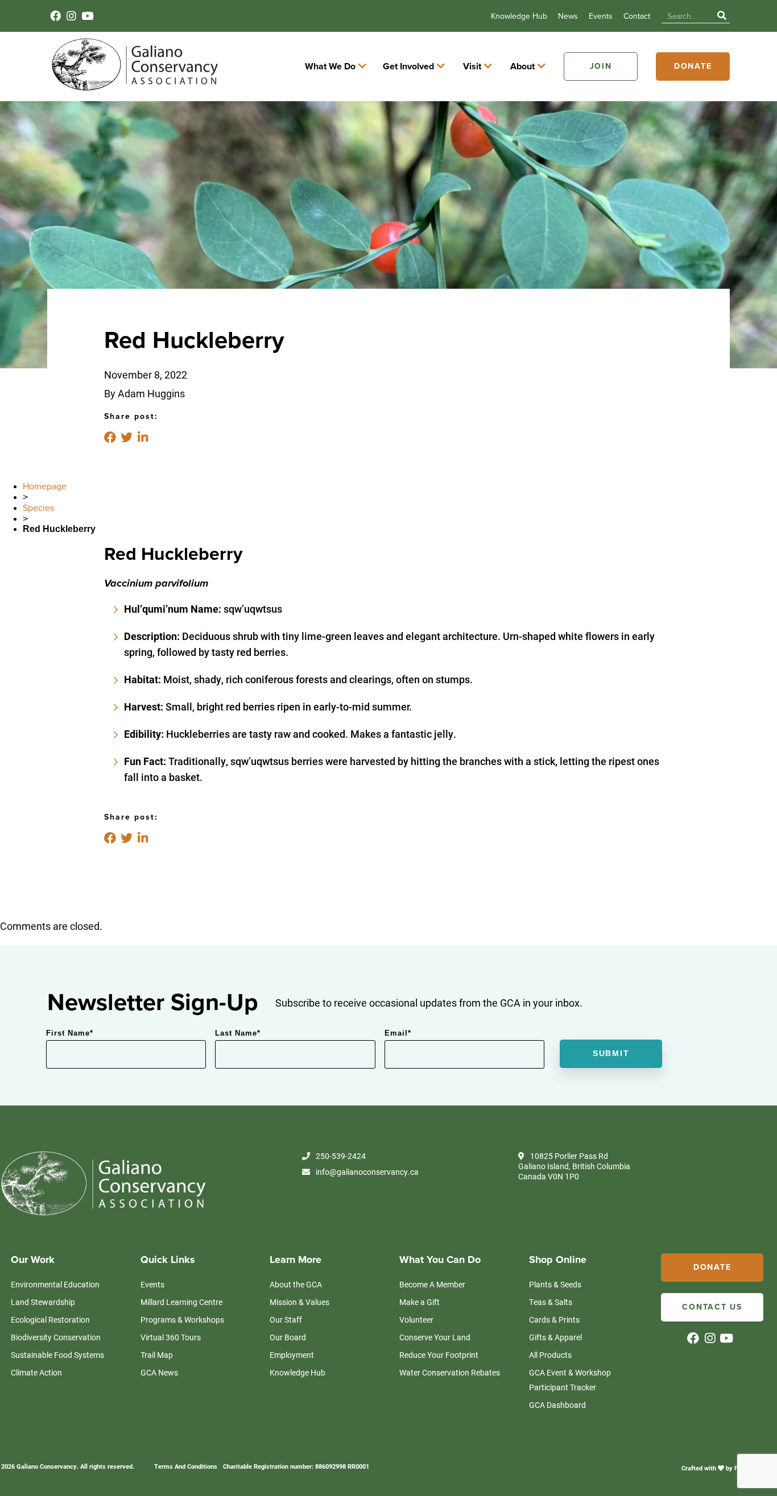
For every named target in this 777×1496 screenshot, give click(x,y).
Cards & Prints (554, 1319)
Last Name (238, 1033)
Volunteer (416, 1319)
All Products (550, 1354)
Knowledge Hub (519, 16)
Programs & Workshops (182, 1319)
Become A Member (432, 1284)
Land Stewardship (43, 1301)
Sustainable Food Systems (57, 1354)
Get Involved (408, 66)
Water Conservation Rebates (449, 1372)
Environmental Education (55, 1284)
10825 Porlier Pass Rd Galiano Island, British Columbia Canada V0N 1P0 (574, 1166)
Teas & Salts (550, 1301)
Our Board (288, 1337)
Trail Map (156, 1354)
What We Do (330, 66)
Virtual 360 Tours (170, 1337)
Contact (636, 16)
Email (398, 1033)
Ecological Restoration (50, 1319)
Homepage (45, 486)
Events (601, 16)
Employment (292, 1354)
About (522, 66)
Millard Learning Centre (181, 1301)
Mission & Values (299, 1301)
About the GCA (296, 1284)
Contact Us (712, 1307)
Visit (472, 66)
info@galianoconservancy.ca (367, 1172)
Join (601, 66)
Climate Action (36, 1372)
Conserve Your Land (434, 1337)
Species (38, 508)
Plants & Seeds (555, 1284)
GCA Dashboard (557, 1404)
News (568, 16)
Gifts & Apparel (555, 1337)
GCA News (159, 1372)
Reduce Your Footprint (438, 1354)
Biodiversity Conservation (56, 1337)
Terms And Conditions (185, 1466)
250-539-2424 (341, 1156)
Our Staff (286, 1319)
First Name (69, 1033)
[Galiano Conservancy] (132, 89)
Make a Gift (419, 1301)
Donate (693, 66)
